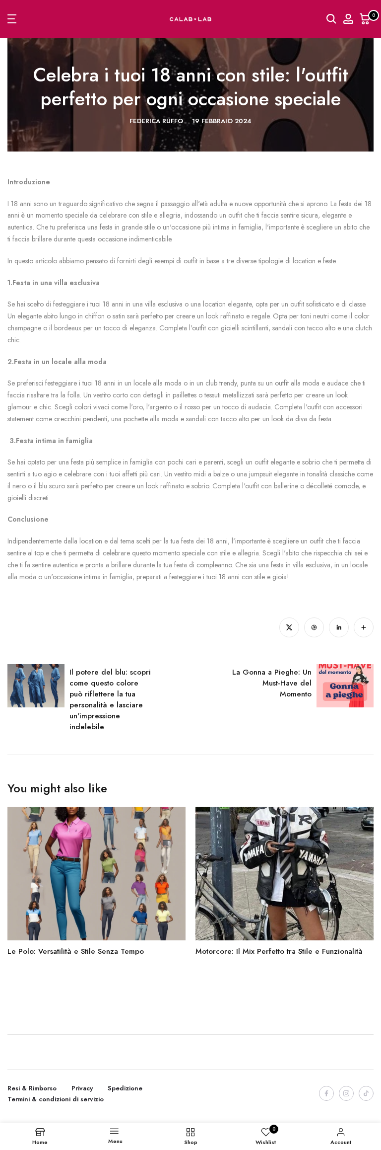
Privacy (82, 1088)
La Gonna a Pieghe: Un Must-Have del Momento (272, 683)
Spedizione (125, 1088)
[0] (365, 18)
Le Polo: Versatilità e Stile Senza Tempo (75, 951)
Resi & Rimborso (32, 1088)
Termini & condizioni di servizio (55, 1099)
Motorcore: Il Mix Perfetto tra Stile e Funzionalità (279, 951)
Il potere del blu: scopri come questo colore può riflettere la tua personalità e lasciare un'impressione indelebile (110, 699)
